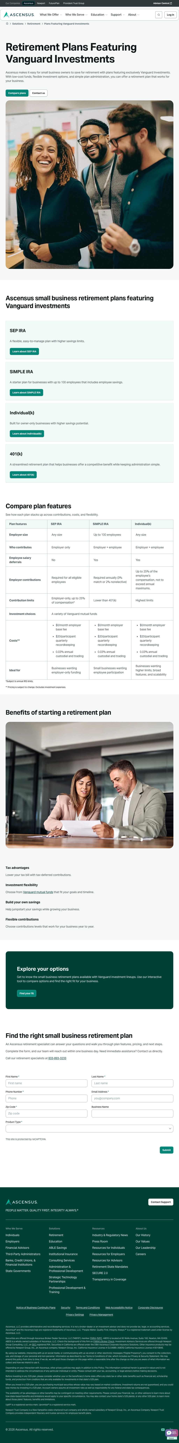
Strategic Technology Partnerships (63, 1279)
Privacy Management (101, 1314)
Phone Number (15, 1091)
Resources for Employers (108, 1254)
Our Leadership (146, 1248)
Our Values (143, 1241)
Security (65, 1307)
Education (55, 1241)
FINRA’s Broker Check (103, 1341)
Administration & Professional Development (66, 1269)
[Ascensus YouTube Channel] (163, 1430)
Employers (12, 1241)
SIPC (99, 1338)
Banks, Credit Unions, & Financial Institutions (20, 1262)
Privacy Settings (75, 1314)
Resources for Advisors (107, 1260)
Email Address (100, 1091)
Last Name (98, 1076)
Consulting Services (62, 1260)
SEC (34, 1344)
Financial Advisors (17, 1248)
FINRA (93, 1338)
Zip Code (11, 1106)
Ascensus (28, 3)
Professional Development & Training (67, 1290)
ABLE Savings (58, 1248)
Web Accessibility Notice (119, 1307)
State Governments (18, 1271)
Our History (143, 1235)
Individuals (12, 1235)
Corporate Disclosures (150, 1307)
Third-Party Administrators (23, 1254)
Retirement (56, 1235)
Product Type (14, 1122)
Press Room (100, 1241)
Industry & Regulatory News (110, 1235)
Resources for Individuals (108, 1248)
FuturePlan (54, 3)
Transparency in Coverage (109, 1279)
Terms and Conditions (88, 1307)
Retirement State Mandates (110, 1267)
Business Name (100, 1106)
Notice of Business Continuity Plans (35, 1307)
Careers (141, 1254)
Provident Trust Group (73, 3)
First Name (12, 1076)
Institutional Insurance (63, 1254)
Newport (41, 3)
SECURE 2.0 (100, 1273)
